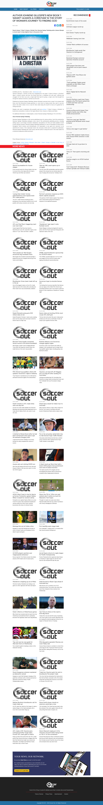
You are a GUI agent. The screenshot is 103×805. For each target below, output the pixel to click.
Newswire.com (37, 92)
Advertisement (58, 794)
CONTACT (42, 9)
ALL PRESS (33, 9)
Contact (66, 794)
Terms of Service (39, 794)
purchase (44, 109)
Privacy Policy (48, 794)
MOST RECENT (24, 9)
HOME (15, 9)
